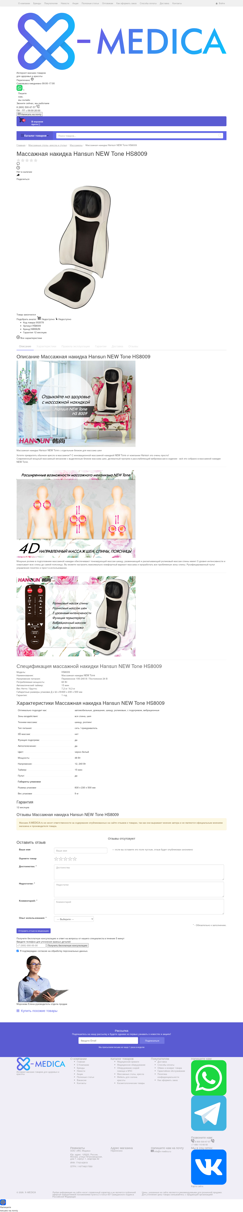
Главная (81, 1061)
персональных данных (75, 950)
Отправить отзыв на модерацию (33, 930)
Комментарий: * (28, 900)
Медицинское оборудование (131, 1064)
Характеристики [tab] (46, 346)
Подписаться (152, 1040)
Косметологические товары (131, 1083)
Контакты (81, 1083)
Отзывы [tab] (133, 346)
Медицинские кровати (128, 1061)
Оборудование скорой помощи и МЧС (128, 1069)
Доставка (162, 1061)
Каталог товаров (35, 135)
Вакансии (81, 1080)
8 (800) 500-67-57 (26, 107)
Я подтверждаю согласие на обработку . (54, 950)
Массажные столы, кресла (130, 1074)
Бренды (81, 1067)
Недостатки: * (27, 883)
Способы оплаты (166, 1064)
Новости (81, 1070)
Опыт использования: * (32, 917)
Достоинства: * (28, 866)
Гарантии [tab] (100, 346)
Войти (222, 3)
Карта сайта (197, 1186)
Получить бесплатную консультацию (67, 945)
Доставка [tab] (117, 346)
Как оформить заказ (168, 1080)
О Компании (83, 1064)
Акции (80, 1074)
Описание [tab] (25, 346)
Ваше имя (24, 849)
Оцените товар (28, 858)
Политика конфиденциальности (168, 1075)
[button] (24, 3)
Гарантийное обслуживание (171, 1070)
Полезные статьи (85, 1077)
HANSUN (35, 329)
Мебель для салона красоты (127, 1078)
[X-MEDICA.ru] (121, 41)
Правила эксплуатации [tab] (75, 346)
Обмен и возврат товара (170, 1067)
